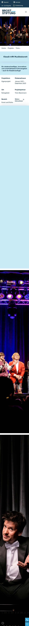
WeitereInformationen (19, 100)
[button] (3, 623)
